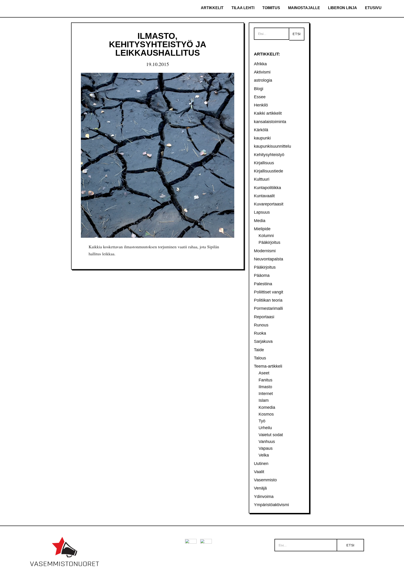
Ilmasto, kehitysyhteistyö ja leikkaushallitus (157, 44)
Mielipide (262, 229)
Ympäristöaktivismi (271, 504)
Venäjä (260, 488)
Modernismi (265, 251)
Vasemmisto (265, 480)
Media (259, 220)
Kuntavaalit (264, 196)
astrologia (263, 80)
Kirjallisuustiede (268, 171)
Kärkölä (261, 130)
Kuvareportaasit (268, 204)
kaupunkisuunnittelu (272, 146)
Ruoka (260, 333)
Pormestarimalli (268, 308)
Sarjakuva (263, 341)
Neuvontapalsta (268, 259)
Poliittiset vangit (268, 292)
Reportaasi (264, 316)
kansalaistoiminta (270, 121)
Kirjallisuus (264, 163)
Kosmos (266, 414)
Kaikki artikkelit (268, 113)
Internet (266, 393)
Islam (264, 400)
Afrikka (260, 64)
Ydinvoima (264, 496)
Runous (261, 325)
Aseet (264, 373)
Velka (264, 455)
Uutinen (261, 463)
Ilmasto (265, 386)
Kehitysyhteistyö (269, 154)
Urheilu (265, 427)
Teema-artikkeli (268, 366)
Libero (41, 8)
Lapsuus (262, 212)
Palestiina (263, 284)
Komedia (267, 407)
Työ (262, 421)
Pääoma (262, 275)
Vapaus (266, 448)
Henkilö (261, 105)
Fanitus (265, 380)
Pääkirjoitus (269, 242)
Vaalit (259, 471)
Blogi (258, 88)
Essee (260, 97)
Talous (260, 358)
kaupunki (262, 138)
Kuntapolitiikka (267, 187)
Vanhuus (267, 441)
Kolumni (266, 235)
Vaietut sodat (271, 434)
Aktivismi (262, 72)
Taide (259, 349)
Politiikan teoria (268, 300)
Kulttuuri (261, 179)
